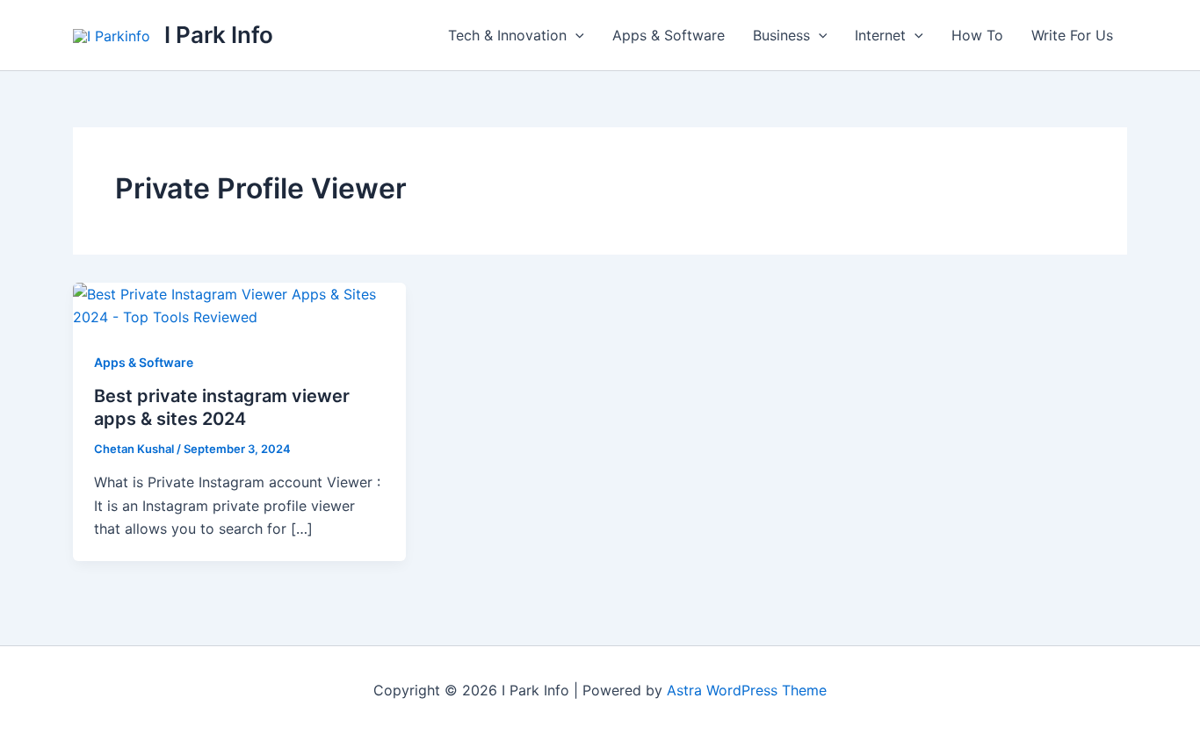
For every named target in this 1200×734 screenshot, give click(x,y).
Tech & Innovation (507, 35)
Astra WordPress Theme (747, 690)
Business (781, 35)
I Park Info (218, 34)
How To (977, 35)
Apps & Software (668, 35)
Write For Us (1072, 35)
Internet (880, 35)
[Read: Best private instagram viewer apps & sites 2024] (239, 304)
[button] (575, 35)
